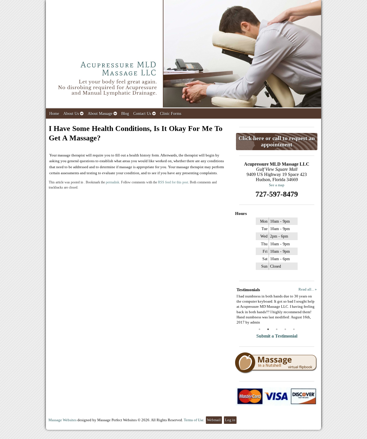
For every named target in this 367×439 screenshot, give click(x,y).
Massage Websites (62, 420)
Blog (125, 113)
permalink (112, 182)
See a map (276, 185)
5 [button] (294, 329)
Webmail (214, 420)
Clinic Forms (170, 113)
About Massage (100, 113)
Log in (230, 420)
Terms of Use (194, 420)
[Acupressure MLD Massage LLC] (183, 54)
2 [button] (268, 329)
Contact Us (142, 113)
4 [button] (285, 329)
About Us (71, 113)
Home (54, 113)
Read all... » (307, 289)
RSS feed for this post (173, 182)
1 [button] (259, 329)
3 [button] (277, 329)
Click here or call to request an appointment (277, 141)
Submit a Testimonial (276, 336)
